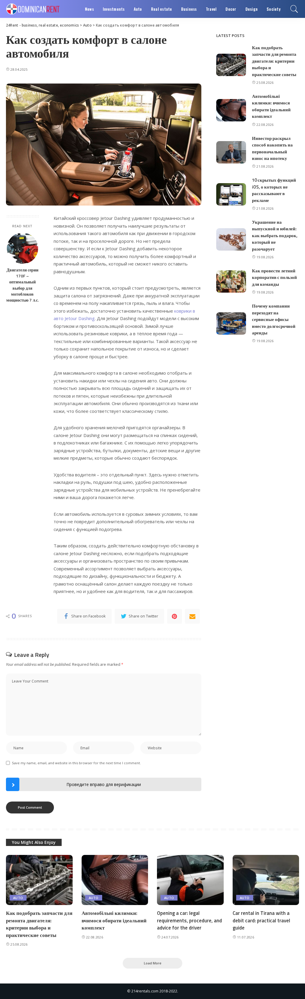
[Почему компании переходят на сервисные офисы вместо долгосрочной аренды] (231, 323)
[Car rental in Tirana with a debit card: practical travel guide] (266, 880)
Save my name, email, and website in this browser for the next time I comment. (76, 763)
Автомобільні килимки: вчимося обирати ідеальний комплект (271, 106)
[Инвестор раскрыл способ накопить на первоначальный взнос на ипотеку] (231, 152)
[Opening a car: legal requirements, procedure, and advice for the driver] (190, 880)
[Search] (294, 9)
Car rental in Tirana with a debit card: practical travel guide (261, 920)
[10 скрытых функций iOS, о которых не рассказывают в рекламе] (231, 194)
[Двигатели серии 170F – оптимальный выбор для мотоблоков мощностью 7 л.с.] (22, 248)
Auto (18, 897)
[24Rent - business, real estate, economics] (33, 9)
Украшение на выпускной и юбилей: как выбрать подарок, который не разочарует (275, 235)
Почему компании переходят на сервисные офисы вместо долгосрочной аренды (273, 319)
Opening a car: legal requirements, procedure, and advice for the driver (189, 920)
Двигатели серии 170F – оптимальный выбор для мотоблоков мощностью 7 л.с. (22, 285)
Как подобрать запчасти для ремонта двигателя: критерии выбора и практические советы (274, 61)
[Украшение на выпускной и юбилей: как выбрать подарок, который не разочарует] (231, 239)
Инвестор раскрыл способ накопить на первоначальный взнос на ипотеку (272, 148)
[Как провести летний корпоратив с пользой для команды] (231, 281)
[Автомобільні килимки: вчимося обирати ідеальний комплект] (231, 110)
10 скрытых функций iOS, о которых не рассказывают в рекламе (274, 190)
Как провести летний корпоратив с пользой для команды (274, 277)
